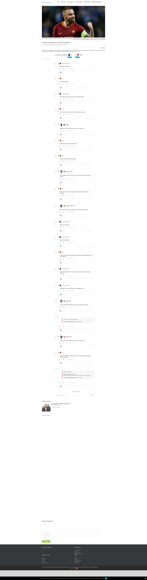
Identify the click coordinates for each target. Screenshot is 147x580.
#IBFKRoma (75, 375)
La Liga (43, 561)
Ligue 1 (43, 557)
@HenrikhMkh (71, 374)
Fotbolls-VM (76, 562)
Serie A (43, 560)
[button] (103, 2)
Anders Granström (46, 44)
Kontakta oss (76, 557)
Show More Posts (76, 391)
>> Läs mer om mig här (55, 407)
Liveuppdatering (58, 44)
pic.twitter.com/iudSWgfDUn (85, 375)
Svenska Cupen (77, 552)
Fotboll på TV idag (77, 560)
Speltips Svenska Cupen (78, 553)
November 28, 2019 (78, 321)
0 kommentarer (64, 44)
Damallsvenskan (77, 550)
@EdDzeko (70, 375)
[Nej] (145, 578)
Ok (106, 578)
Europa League (45, 562)
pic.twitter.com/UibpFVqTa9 (73, 319)
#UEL (79, 375)
